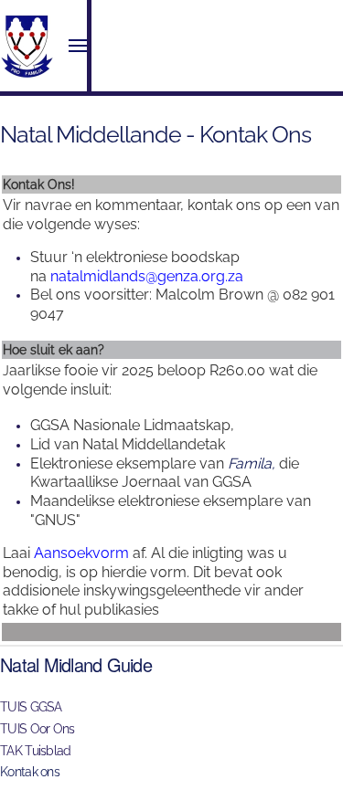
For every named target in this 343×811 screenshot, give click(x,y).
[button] (78, 45)
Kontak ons (29, 771)
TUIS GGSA (31, 707)
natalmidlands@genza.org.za (146, 276)
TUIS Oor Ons (37, 728)
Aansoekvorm (83, 553)
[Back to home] (27, 45)
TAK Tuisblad (35, 750)
